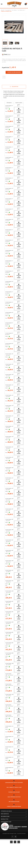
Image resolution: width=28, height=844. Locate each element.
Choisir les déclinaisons (14, 72)
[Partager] (4, 77)
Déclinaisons (9, 102)
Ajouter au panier (18, 102)
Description (15, 87)
